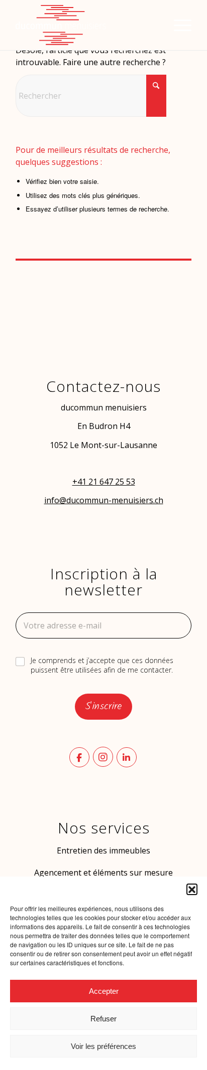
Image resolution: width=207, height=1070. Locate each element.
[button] (192, 889)
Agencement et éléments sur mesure (103, 872)
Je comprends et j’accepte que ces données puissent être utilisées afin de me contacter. (102, 665)
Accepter (104, 991)
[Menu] (177, 25)
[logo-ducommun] (86, 25)
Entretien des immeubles (103, 850)
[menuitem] (177, 25)
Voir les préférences (103, 1046)
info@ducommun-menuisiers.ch (103, 500)
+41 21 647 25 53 (103, 481)
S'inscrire (103, 707)
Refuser (103, 1018)
